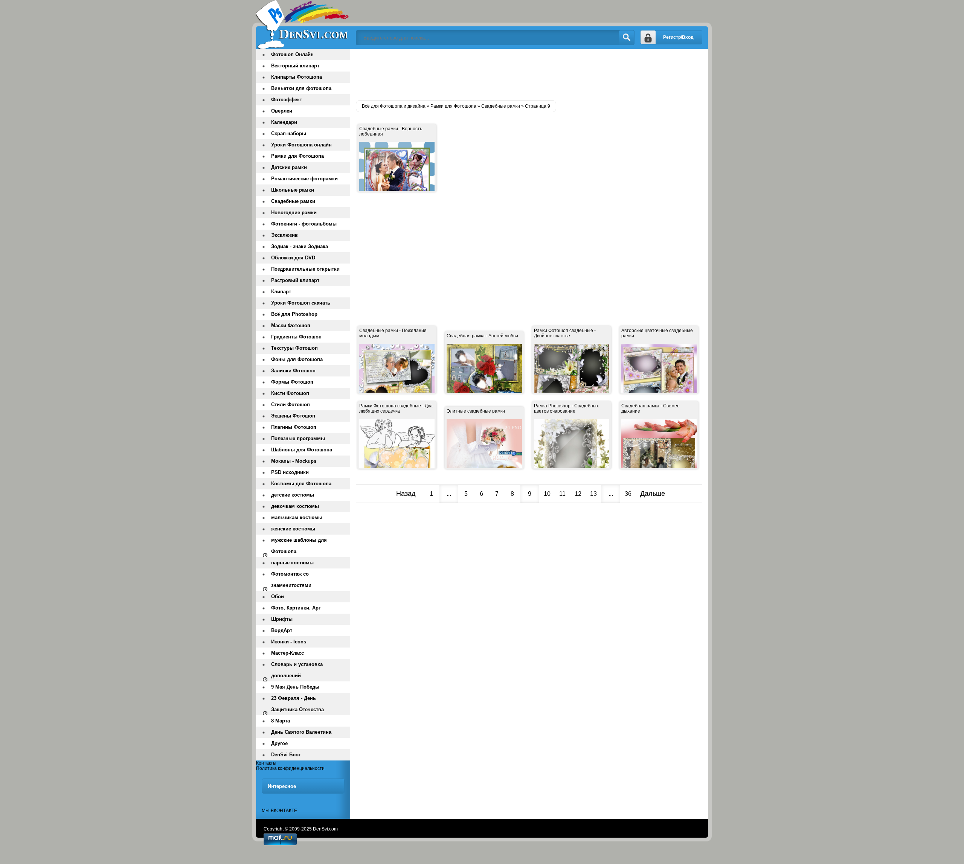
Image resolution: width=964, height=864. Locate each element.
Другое (279, 743)
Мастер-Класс (287, 653)
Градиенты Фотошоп (296, 337)
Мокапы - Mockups (293, 461)
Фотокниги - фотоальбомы (304, 224)
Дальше (652, 493)
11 (562, 494)
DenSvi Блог (285, 754)
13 (593, 494)
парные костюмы (292, 562)
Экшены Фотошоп (293, 416)
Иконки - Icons (288, 642)
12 (578, 494)
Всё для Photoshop (294, 314)
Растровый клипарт (295, 280)
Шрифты (282, 619)
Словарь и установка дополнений (297, 669)
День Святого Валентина (301, 732)
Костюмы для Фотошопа (301, 483)
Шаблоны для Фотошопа (301, 450)
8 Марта (280, 721)
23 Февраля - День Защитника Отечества (297, 703)
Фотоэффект (286, 99)
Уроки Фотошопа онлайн (301, 145)
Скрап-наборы (288, 133)
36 (628, 494)
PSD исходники (290, 472)
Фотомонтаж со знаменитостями (291, 579)
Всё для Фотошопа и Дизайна (303, 24)
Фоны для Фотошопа (297, 359)
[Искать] (627, 37)
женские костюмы (293, 529)
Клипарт (281, 291)
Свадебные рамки (293, 201)
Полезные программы (298, 438)
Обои (277, 596)
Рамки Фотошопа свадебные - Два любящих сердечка (396, 408)
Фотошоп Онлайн (292, 54)
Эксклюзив (284, 235)
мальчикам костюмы (296, 517)
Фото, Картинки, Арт (296, 608)
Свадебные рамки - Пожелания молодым (393, 333)
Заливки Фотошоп (293, 370)
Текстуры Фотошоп (294, 348)
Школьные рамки (292, 190)
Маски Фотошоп (290, 325)
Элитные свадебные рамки (476, 411)
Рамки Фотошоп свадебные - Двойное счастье (565, 333)
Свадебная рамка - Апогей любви (482, 335)
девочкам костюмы (295, 506)
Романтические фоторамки (304, 178)
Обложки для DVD (293, 258)
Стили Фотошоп (290, 404)
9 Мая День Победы (295, 687)
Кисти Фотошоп (290, 393)
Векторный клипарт (295, 66)
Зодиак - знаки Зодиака (299, 246)
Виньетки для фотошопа (301, 88)
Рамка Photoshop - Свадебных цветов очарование (566, 408)
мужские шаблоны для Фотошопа (299, 545)
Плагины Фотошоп (293, 427)
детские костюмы (292, 495)
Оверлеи (281, 111)
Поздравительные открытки (305, 269)
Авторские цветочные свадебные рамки (657, 333)
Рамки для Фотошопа (297, 156)
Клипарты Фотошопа (296, 77)
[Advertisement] (493, 71)
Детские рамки (289, 167)
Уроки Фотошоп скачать (300, 303)
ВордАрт (281, 630)
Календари (284, 122)
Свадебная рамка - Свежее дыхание (650, 408)
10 (547, 494)
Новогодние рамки (294, 212)
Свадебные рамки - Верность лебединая (390, 131)
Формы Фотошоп (292, 382)
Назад (406, 493)
